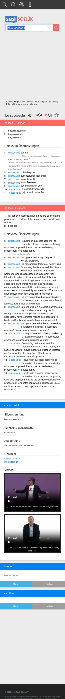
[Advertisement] (32, 66)
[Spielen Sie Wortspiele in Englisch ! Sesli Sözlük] (21, 5)
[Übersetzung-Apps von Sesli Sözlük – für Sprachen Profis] (30, 5)
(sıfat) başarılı (28, 172)
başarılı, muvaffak (35, 192)
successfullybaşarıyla (33, 188)
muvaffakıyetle (28, 182)
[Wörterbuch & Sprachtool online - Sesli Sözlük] (4, 5)
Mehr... (16, 584)
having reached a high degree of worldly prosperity (38, 259)
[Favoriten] (55, 117)
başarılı (24, 152)
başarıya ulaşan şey (31, 185)
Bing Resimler (11, 461)
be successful (11, 575)
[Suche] (56, 27)
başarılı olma (15, 137)
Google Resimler (12, 458)
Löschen (49, 584)
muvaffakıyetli (28, 179)
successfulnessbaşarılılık (33, 175)
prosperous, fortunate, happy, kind (43, 263)
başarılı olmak (15, 134)
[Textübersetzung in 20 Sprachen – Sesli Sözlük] (13, 5)
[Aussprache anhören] (38, 116)
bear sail (12, 225)
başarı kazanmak (17, 130)
